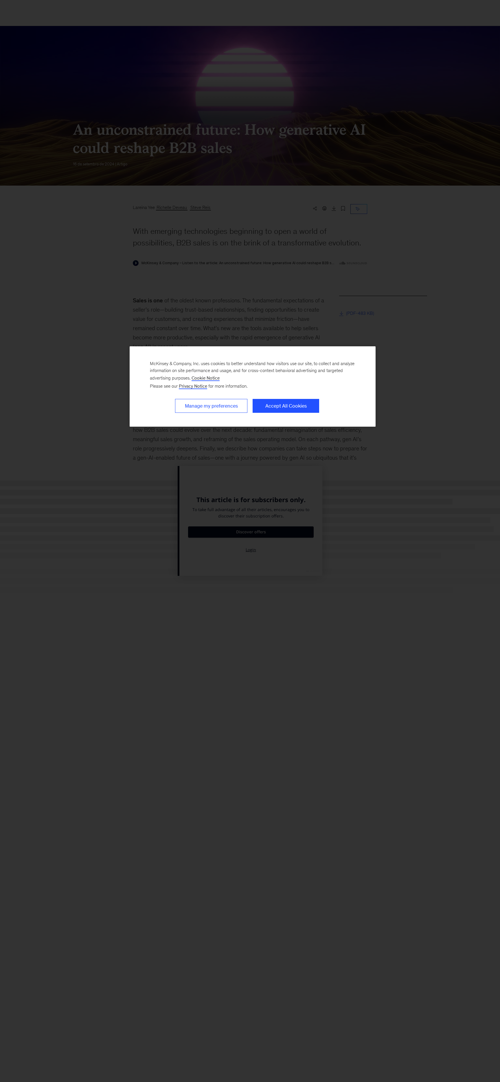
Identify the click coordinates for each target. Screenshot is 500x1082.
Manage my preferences (211, 406)
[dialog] (253, 386)
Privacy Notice (193, 386)
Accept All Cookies (286, 406)
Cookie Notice (206, 378)
